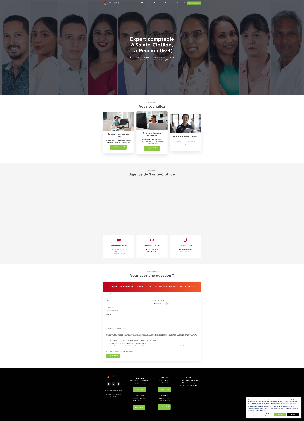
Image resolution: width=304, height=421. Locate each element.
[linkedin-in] (114, 384)
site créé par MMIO (116, 390)
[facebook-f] (109, 384)
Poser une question (185, 146)
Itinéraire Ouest (164, 389)
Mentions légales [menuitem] (113, 396)
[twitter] (118, 384)
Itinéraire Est (139, 407)
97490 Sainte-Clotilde (118, 253)
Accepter (280, 414)
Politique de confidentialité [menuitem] (113, 394)
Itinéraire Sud (164, 407)
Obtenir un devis (194, 3)
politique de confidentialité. (290, 403)
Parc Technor (118, 251)
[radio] (112, 331)
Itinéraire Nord (139, 389)
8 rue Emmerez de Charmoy (118, 249)
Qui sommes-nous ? (146, 3)
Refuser (293, 414)
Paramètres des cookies (267, 414)
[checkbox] (151, 331)
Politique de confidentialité (147, 345)
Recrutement (178, 3)
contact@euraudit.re (185, 251)
